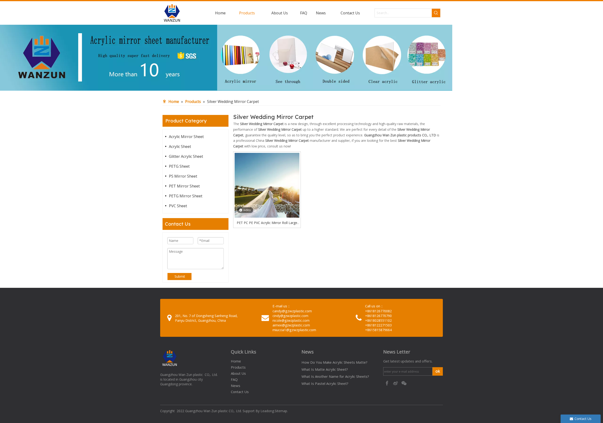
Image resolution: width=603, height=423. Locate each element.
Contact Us (240, 391)
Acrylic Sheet (180, 146)
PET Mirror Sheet (184, 186)
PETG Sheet (179, 166)
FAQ (234, 379)
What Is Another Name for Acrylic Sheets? (335, 376)
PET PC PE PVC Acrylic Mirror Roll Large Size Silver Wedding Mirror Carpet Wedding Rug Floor (267, 223)
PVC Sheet (178, 205)
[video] (267, 195)
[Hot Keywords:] (436, 13)
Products (238, 367)
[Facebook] (387, 382)
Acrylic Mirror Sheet (186, 136)
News (235, 385)
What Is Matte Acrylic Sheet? (325, 369)
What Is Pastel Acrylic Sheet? (325, 383)
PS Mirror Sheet (183, 176)
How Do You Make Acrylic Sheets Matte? (334, 362)
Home (236, 361)
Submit (180, 276)
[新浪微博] (396, 382)
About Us (238, 373)
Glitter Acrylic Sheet (186, 156)
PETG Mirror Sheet (185, 196)
